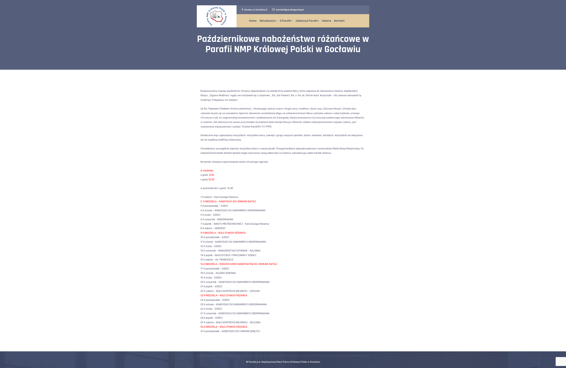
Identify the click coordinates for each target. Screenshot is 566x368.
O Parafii (285, 20)
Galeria (326, 20)
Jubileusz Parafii (306, 20)
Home (253, 20)
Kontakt (339, 20)
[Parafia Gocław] (216, 16)
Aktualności (267, 20)
